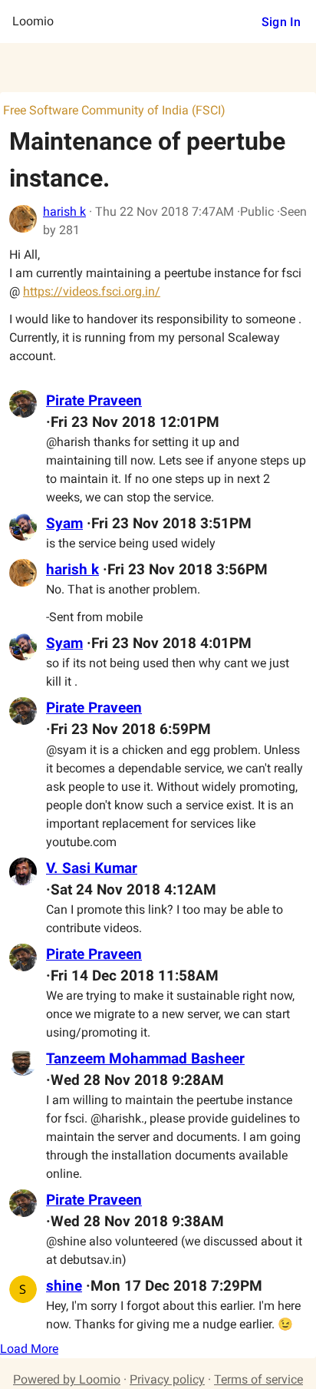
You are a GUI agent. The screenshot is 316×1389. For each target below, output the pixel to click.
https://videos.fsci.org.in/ (91, 291)
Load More (29, 1348)
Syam (64, 523)
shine (64, 1286)
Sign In (281, 22)
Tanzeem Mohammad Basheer (145, 1058)
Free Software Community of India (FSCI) (114, 110)
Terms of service (258, 1379)
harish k (64, 211)
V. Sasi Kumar (91, 868)
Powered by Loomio (66, 1379)
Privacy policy (167, 1379)
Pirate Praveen (94, 400)
